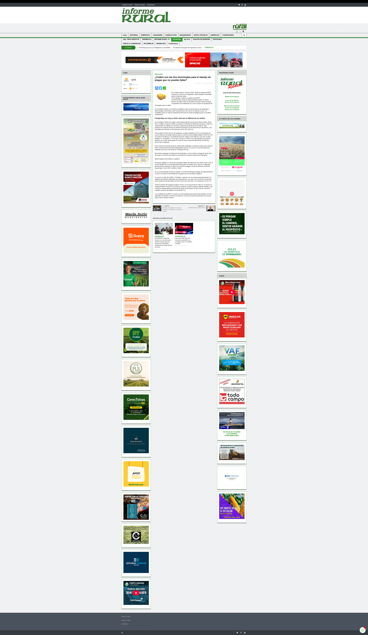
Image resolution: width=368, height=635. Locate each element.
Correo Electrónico (208, 83)
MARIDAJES (161, 43)
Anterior (166, 206)
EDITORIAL (134, 35)
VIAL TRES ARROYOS (131, 39)
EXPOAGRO (217, 39)
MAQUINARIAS (185, 35)
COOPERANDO (228, 35)
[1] (362, 631)
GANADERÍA (157, 35)
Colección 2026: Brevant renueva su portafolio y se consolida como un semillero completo (183, 240)
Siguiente (201, 206)
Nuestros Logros (139, 5)
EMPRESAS (145, 35)
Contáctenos (151, 5)
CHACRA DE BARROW (201, 39)
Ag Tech (187, 39)
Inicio (125, 35)
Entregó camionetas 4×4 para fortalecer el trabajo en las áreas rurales (172, 209)
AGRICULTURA (171, 35)
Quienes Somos (127, 5)
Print (199, 83)
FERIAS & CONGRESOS (132, 43)
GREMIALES (146, 39)
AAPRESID (177, 39)
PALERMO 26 (148, 43)
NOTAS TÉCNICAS (201, 35)
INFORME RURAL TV (162, 39)
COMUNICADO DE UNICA (197, 207)
